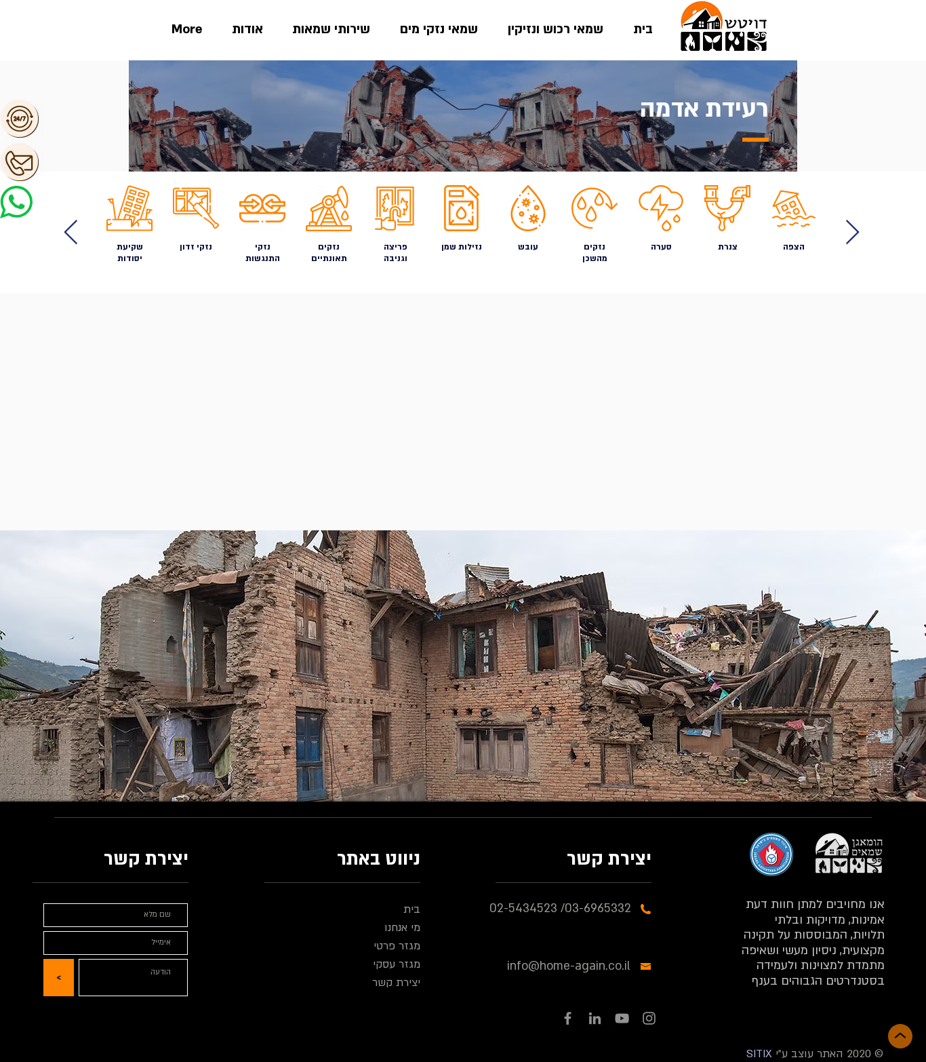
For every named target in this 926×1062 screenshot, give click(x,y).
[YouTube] (621, 1018)
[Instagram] (649, 1018)
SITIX (759, 1053)
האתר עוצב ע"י (807, 1053)
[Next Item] (71, 233)
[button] (68, 118)
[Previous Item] (852, 233)
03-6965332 (598, 908)
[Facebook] (567, 1018)
